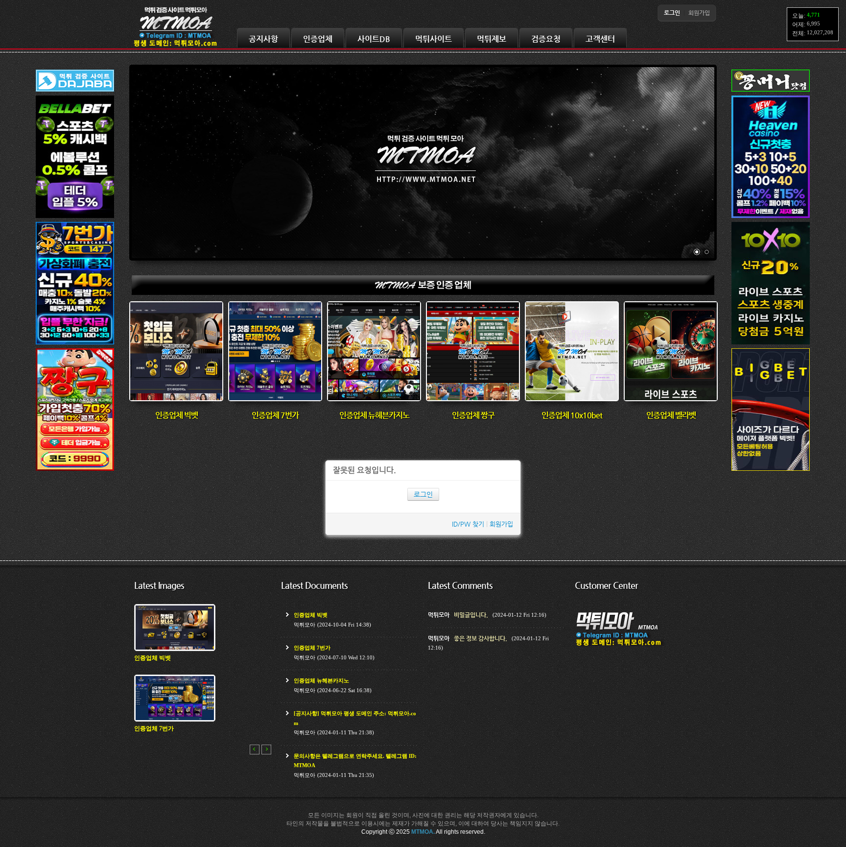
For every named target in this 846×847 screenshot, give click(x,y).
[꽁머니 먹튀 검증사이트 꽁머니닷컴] (770, 92)
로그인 (423, 494)
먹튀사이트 (433, 39)
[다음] (266, 749)
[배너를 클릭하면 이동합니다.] (75, 218)
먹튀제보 (491, 39)
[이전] (254, 749)
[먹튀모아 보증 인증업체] (423, 292)
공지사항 (263, 39)
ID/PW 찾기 (468, 524)
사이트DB (373, 39)
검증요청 (546, 39)
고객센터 (600, 39)
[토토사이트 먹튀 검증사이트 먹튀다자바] (75, 92)
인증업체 (317, 39)
